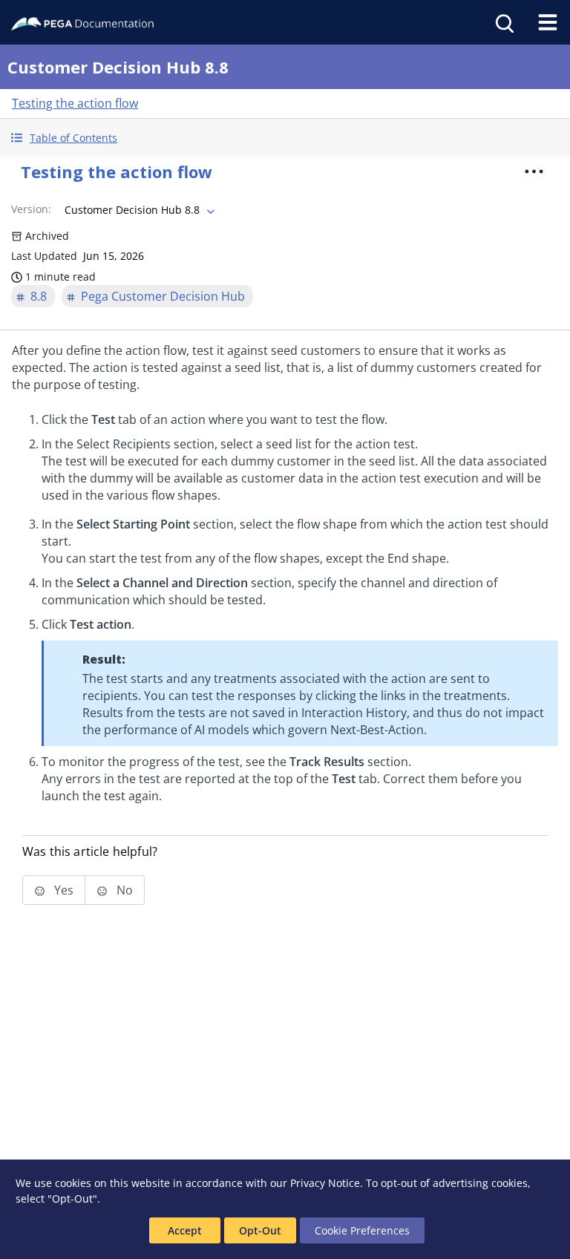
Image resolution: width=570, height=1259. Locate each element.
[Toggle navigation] (548, 22)
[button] (285, 138)
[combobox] (138, 210)
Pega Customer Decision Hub (163, 296)
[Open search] (503, 22)
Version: (31, 209)
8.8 (38, 296)
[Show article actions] (534, 171)
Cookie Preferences (362, 1230)
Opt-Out (260, 1230)
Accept (185, 1230)
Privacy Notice (325, 1183)
